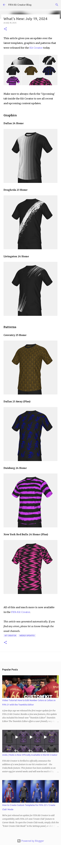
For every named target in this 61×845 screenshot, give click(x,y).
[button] (5, 29)
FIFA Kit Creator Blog (19, 4)
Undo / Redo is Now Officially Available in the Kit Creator (29, 755)
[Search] (57, 4)
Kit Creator (36, 47)
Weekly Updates (27, 635)
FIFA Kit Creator (20, 612)
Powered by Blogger (32, 840)
